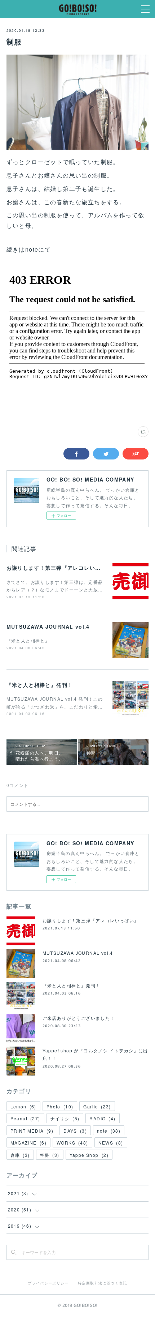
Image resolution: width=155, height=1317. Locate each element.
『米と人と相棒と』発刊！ (39, 684)
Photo (60, 1106)
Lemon (23, 1106)
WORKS (72, 1142)
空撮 (49, 1155)
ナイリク (65, 1118)
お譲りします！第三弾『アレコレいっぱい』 (62, 567)
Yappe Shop (89, 1155)
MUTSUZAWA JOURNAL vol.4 (48, 626)
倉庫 (20, 1155)
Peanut (25, 1118)
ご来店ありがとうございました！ (79, 1018)
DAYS (75, 1131)
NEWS (110, 1142)
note (108, 1131)
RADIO (102, 1118)
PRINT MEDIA (32, 1131)
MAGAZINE (28, 1142)
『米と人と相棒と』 (28, 640)
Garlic (97, 1106)
